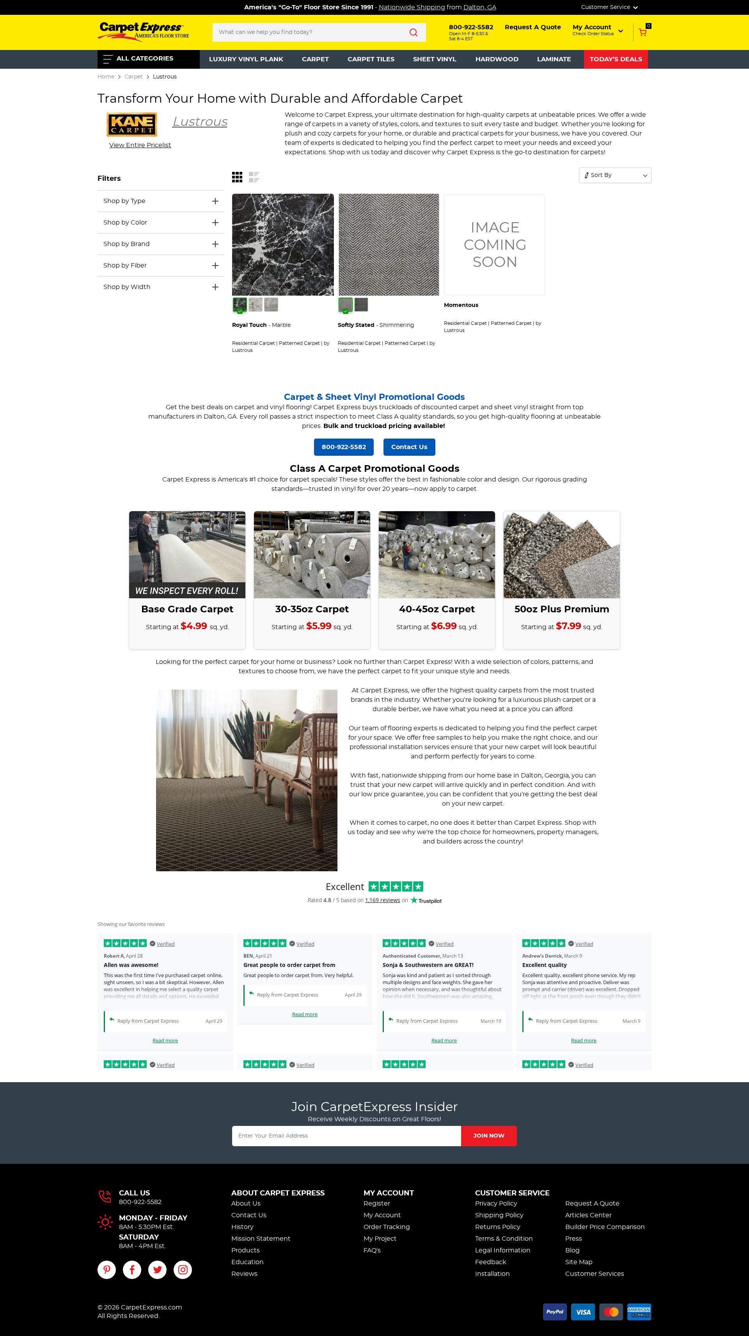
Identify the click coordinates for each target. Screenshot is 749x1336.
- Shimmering (376, 325)
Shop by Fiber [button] (125, 265)
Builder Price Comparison (605, 1227)
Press (573, 1239)
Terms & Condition (504, 1239)
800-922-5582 (344, 447)
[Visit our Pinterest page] (107, 1270)
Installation (492, 1274)
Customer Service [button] (606, 7)
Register (377, 1203)
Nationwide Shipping (412, 7)
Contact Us (409, 447)
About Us (246, 1203)
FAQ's (372, 1250)
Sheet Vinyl (434, 59)
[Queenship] (255, 305)
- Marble (261, 325)
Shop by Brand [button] (126, 244)
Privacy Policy (496, 1203)
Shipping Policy (499, 1215)
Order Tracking (387, 1227)
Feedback (490, 1262)
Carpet (315, 59)
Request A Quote (592, 1203)
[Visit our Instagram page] (183, 1270)
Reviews (244, 1274)
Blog (572, 1250)
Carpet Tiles (371, 59)
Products (245, 1250)
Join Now (489, 1136)
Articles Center (588, 1215)
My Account (389, 1193)
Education (247, 1262)
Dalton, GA (479, 7)
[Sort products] (587, 175)
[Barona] (361, 305)
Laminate (554, 59)
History (242, 1227)
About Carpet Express (278, 1193)
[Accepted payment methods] (597, 1310)
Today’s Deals (616, 59)
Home (106, 77)
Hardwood (497, 59)
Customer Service (512, 1193)
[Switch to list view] (254, 176)
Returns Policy (497, 1227)
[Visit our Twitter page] (157, 1270)
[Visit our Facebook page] (132, 1270)
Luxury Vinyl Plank (246, 59)
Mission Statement (261, 1239)
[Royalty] (271, 305)
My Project (380, 1239)
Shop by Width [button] (127, 287)
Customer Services (594, 1274)
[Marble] (240, 305)
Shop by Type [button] (124, 201)
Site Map (579, 1262)
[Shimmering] (346, 305)
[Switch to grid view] (237, 176)
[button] (599, 30)
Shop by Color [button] (125, 222)
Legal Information (503, 1250)
